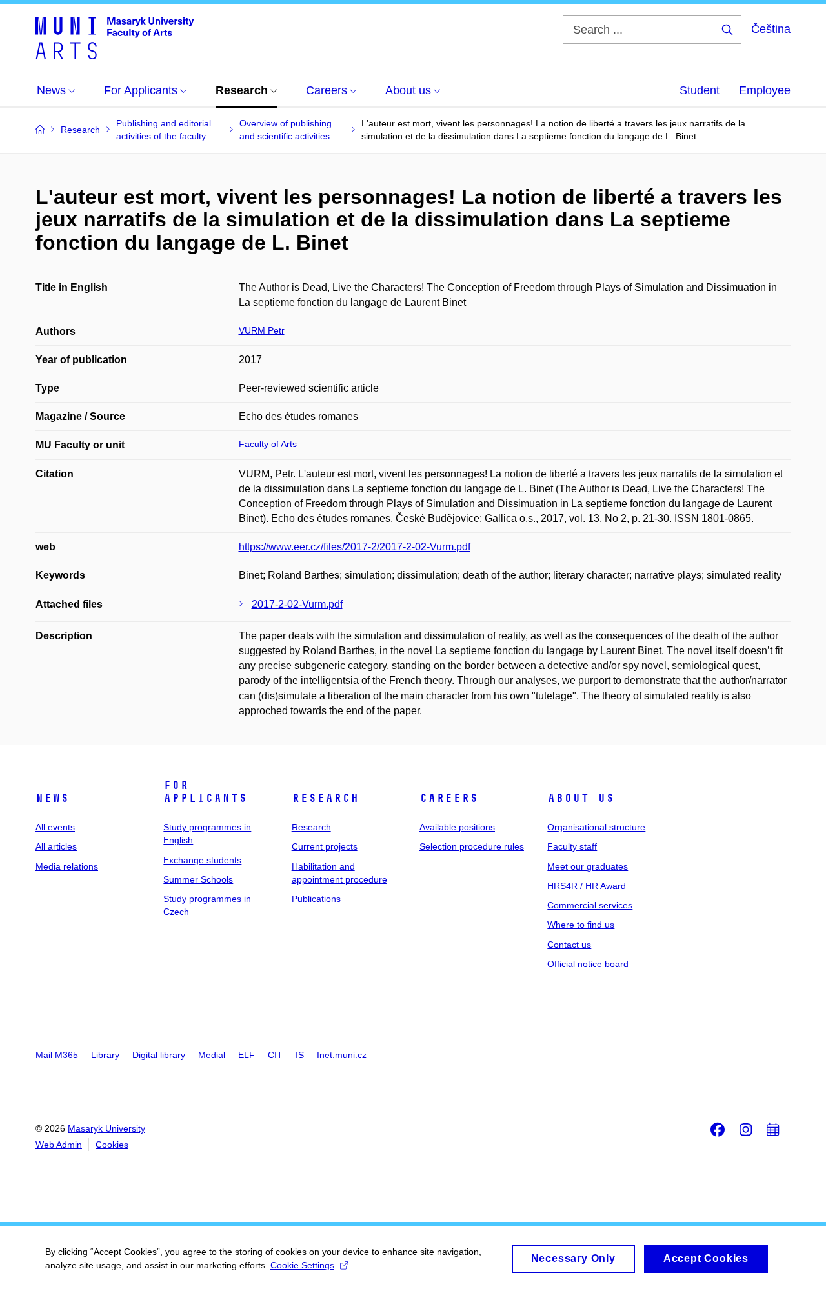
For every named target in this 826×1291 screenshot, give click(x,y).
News (52, 798)
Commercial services (589, 905)
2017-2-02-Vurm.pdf (297, 604)
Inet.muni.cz (342, 1055)
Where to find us (580, 924)
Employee (765, 90)
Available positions (457, 827)
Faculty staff (572, 846)
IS (300, 1055)
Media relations (66, 866)
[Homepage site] (114, 37)
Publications (316, 899)
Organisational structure (596, 827)
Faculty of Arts (268, 444)
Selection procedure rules (471, 846)
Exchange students (202, 860)
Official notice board (588, 964)
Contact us (569, 944)
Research (325, 798)
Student (700, 90)
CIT (275, 1055)
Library (105, 1055)
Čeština (771, 29)
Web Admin (58, 1144)
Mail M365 (56, 1055)
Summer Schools (198, 879)
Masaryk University (106, 1128)
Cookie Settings (302, 1265)
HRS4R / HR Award (586, 886)
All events (55, 827)
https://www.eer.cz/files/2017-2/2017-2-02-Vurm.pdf (354, 546)
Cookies (112, 1144)
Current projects (325, 846)
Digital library (158, 1055)
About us (580, 798)
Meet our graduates (587, 866)
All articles (56, 846)
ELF (246, 1055)
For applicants (205, 791)
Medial (211, 1055)
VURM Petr (262, 330)
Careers (448, 798)
